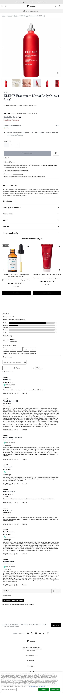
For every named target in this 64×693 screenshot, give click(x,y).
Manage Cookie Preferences (31, 647)
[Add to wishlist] (56, 153)
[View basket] (59, 6)
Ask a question (32, 113)
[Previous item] (3, 270)
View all (57, 125)
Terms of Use (41, 686)
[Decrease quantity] (6, 145)
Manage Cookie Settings (9, 689)
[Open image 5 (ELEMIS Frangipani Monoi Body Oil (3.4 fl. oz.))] (47, 83)
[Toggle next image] (59, 47)
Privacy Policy (32, 686)
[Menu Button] (2, 6)
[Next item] (59, 270)
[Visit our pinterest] (48, 633)
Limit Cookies (55, 689)
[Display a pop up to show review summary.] (23, 283)
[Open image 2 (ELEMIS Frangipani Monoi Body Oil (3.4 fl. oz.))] (16, 83)
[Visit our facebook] (28, 633)
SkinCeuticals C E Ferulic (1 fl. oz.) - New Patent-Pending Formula (16, 275)
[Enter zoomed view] (58, 73)
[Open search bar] (6, 6)
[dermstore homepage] (31, 6)
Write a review (21, 113)
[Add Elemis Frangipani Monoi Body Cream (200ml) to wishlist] (59, 246)
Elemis (15, 16)
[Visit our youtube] (40, 633)
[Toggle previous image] (3, 47)
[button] (31, 109)
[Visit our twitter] (32, 633)
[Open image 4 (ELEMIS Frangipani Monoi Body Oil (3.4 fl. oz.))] (37, 83)
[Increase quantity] (17, 145)
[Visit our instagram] (36, 633)
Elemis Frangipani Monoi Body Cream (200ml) (47, 274)
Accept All (43, 689)
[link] (55, 6)
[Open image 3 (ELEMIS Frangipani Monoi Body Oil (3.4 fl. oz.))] (26, 83)
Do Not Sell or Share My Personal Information (31, 649)
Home (3, 16)
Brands (10, 16)
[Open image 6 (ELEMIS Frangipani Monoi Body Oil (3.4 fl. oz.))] (58, 83)
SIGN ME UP (56, 625)
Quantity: (7, 141)
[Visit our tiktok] (44, 633)
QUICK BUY (16, 293)
